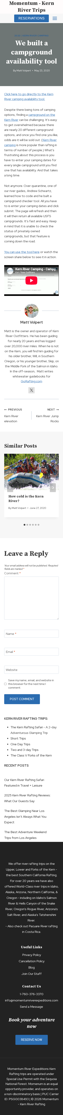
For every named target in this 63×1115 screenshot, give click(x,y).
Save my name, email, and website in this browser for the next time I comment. (31, 683)
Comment (12, 573)
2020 (17, 35)
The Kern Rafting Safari (26, 727)
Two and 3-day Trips (24, 750)
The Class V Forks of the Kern (31, 755)
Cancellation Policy (31, 961)
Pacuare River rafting (43, 926)
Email (10, 652)
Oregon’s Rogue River (29, 909)
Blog (31, 967)
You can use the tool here (22, 252)
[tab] (24, 525)
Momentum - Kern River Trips (31, 6)
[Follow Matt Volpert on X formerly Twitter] (31, 390)
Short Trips (18, 738)
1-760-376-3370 (31, 994)
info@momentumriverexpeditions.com (31, 1000)
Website (12, 670)
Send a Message (31, 1007)
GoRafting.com (31, 381)
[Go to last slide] (10, 487)
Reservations (31, 18)
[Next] (53, 487)
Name (11, 634)
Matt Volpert (24, 70)
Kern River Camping (36, 35)
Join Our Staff (31, 974)
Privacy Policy (31, 955)
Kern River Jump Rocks (47, 415)
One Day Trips (20, 744)
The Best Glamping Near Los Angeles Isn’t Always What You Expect (25, 816)
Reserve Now (31, 1040)
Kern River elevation (13, 415)
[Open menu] (55, 18)
